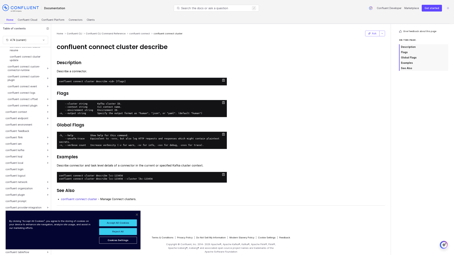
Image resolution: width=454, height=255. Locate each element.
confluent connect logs (21, 92)
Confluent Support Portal (79, 217)
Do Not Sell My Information (211, 237)
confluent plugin (15, 194)
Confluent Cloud (27, 19)
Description (408, 46)
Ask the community (74, 212)
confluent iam (13, 143)
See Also (406, 68)
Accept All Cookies (118, 222)
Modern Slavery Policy (241, 237)
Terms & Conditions (162, 237)
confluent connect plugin (22, 105)
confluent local (14, 162)
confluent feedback (17, 130)
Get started (432, 8)
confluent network (16, 181)
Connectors (75, 19)
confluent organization (19, 188)
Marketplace (411, 8)
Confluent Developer (389, 8)
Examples (407, 62)
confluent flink (14, 137)
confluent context (16, 111)
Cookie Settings (267, 237)
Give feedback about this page (419, 31)
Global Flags (409, 57)
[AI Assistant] (371, 8)
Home (9, 19)
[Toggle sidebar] (47, 28)
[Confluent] (20, 8)
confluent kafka (14, 150)
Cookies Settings (118, 240)
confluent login (14, 169)
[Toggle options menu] (382, 33)
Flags (404, 52)
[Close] (137, 215)
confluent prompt (15, 201)
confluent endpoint (16, 118)
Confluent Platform (52, 19)
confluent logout (15, 175)
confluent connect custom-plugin (24, 78)
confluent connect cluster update (25, 58)
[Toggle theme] (448, 8)
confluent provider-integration (23, 207)
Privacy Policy (185, 237)
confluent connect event (22, 86)
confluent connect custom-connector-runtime (24, 68)
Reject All (118, 231)
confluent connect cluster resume (25, 48)
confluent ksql (13, 156)
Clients (91, 19)
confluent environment (18, 124)
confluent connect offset (23, 99)
